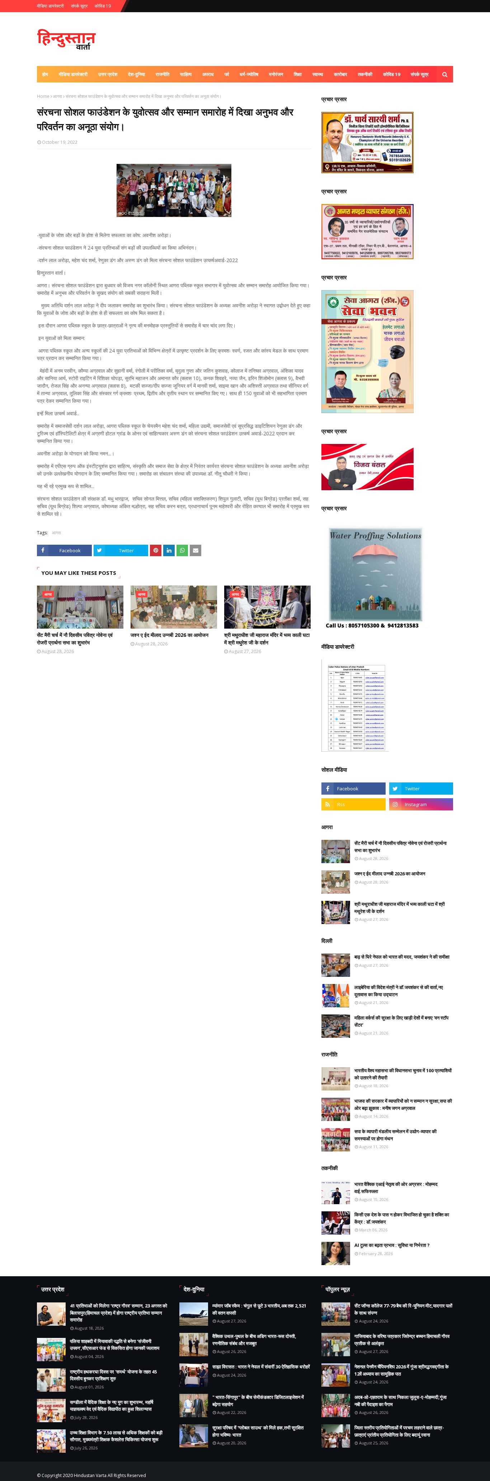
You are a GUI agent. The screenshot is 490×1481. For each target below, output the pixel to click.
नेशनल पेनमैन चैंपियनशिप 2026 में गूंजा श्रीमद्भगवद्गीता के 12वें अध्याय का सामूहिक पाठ (401, 1370)
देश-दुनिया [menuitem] (136, 74)
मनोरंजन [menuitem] (276, 74)
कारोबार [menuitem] (340, 74)
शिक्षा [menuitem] (298, 74)
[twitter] (421, 788)
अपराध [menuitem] (208, 74)
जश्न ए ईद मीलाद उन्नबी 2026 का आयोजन (169, 634)
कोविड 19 (103, 6)
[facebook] (353, 788)
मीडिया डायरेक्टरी (50, 6)
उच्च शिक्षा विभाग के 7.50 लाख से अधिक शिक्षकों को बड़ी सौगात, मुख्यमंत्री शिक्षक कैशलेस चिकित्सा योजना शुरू (116, 1436)
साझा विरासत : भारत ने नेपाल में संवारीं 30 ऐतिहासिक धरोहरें (261, 1366)
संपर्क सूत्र (79, 6)
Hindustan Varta (90, 1475)
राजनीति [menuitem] (162, 74)
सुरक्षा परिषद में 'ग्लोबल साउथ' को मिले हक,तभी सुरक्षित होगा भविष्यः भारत (257, 1431)
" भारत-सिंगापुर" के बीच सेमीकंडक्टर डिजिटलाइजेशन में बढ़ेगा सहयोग (258, 1400)
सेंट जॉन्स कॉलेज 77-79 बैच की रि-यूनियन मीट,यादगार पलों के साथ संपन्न (403, 1309)
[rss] (353, 804)
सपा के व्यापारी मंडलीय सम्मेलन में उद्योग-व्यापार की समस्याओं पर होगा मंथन (395, 1135)
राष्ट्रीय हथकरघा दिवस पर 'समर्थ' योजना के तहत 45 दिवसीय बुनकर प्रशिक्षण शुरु (113, 1375)
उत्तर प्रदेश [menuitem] (107, 74)
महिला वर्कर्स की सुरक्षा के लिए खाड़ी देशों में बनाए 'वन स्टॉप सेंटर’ (401, 1021)
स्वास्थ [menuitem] (317, 74)
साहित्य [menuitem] (186, 74)
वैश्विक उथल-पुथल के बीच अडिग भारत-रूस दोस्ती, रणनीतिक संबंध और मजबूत (254, 1340)
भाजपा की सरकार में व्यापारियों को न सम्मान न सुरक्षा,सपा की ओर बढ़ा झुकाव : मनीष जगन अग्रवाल (403, 1104)
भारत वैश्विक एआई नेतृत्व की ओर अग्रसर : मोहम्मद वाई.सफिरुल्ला (396, 1187)
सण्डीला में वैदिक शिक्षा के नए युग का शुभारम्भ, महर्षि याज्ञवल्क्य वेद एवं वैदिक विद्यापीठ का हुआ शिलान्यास (111, 1406)
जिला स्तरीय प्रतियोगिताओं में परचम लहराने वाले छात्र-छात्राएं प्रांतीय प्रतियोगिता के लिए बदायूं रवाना (399, 1431)
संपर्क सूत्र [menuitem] (420, 74)
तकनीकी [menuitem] (365, 74)
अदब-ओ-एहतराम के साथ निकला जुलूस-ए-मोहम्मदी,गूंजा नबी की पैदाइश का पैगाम (400, 1400)
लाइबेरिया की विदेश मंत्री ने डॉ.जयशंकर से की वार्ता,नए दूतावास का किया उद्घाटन (398, 991)
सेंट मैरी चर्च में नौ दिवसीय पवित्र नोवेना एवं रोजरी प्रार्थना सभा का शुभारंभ (75, 638)
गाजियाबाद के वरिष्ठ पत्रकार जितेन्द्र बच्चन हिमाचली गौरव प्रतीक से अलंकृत (401, 1340)
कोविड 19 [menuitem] (391, 74)
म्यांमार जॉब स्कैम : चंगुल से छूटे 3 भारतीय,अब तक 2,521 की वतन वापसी (259, 1309)
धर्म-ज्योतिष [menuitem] (249, 74)
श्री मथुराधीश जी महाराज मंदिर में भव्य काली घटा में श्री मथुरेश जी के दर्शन (267, 638)
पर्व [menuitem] (227, 74)
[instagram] (421, 804)
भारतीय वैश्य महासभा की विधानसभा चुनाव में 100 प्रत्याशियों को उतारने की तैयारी (403, 1074)
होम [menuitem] (45, 74)
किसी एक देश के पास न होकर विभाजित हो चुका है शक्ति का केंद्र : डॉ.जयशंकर (401, 1218)
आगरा (57, 96)
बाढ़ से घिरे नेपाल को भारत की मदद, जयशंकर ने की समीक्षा (401, 957)
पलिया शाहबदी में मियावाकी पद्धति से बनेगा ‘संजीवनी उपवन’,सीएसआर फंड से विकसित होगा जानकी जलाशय (114, 1345)
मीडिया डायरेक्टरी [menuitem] (73, 74)
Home (43, 96)
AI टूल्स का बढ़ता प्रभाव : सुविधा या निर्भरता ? (392, 1245)
